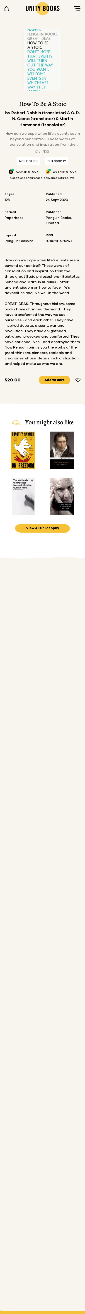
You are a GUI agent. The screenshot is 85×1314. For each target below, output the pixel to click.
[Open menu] (75, 8)
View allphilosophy (42, 528)
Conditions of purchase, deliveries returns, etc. (42, 178)
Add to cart (54, 380)
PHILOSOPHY (57, 161)
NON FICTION (28, 161)
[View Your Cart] (7, 8)
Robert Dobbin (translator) (39, 113)
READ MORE (42, 151)
